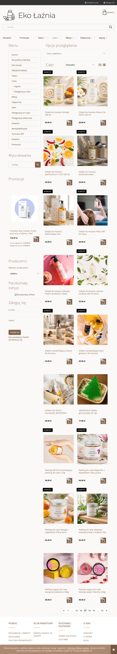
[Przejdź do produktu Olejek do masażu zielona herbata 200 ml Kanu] (92, 270)
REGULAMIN (14, 636)
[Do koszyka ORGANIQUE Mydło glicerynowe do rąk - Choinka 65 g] (103, 421)
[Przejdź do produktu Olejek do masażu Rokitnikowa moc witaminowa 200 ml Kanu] (59, 210)
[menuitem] (9, 37)
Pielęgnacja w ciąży (21, 112)
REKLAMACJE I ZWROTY (20, 633)
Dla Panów (17, 65)
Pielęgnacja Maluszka (22, 118)
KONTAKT (88, 633)
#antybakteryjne (19, 128)
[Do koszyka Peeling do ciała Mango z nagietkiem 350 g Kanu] (69, 540)
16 (81, 610)
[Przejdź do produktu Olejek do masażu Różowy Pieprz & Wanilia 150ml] (59, 270)
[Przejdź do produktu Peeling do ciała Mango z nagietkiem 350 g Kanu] (59, 508)
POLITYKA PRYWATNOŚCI (20, 640)
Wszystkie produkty (21, 60)
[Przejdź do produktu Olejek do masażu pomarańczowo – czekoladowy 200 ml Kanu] (92, 151)
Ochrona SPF (18, 134)
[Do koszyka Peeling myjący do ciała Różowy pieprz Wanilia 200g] (103, 600)
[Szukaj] (110, 27)
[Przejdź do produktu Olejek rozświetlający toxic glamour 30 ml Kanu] (92, 329)
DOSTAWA (63, 639)
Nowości (16, 123)
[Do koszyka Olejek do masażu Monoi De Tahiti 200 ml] (103, 123)
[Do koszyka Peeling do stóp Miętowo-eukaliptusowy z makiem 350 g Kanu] (103, 540)
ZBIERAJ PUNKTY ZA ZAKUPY (43, 634)
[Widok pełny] (104, 65)
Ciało (14, 81)
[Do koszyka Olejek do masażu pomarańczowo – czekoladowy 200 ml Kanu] (103, 182)
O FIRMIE (87, 636)
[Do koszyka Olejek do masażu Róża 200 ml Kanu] (103, 242)
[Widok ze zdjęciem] (100, 65)
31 (102, 610)
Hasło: (11, 320)
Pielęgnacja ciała (22, 91)
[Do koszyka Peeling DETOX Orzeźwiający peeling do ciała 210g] (69, 481)
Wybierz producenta (18, 268)
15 (76, 610)
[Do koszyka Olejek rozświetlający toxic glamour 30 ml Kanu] (103, 361)
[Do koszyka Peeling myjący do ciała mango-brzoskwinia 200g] (69, 600)
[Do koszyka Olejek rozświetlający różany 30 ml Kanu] (69, 361)
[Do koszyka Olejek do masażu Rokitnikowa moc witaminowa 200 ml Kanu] (69, 242)
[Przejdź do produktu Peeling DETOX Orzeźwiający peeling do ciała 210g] (59, 449)
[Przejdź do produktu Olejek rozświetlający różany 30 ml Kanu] (59, 329)
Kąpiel (17, 86)
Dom (14, 107)
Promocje (16, 144)
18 (89, 610)
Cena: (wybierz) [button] (54, 53)
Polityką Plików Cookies (78, 648)
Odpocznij (16, 102)
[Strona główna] (29, 15)
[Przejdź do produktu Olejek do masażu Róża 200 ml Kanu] (92, 210)
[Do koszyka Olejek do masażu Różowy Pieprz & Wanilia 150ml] (69, 302)
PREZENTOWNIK (19, 70)
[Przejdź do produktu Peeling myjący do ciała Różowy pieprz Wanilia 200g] (92, 568)
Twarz (14, 75)
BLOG (86, 640)
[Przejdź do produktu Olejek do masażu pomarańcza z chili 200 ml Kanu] (59, 151)
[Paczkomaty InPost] (25, 294)
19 (94, 610)
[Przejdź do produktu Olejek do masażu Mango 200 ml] (59, 91)
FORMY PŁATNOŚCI (67, 636)
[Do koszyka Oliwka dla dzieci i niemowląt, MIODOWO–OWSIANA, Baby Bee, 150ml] (69, 421)
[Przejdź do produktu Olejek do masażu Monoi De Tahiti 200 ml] (92, 91)
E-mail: (12, 310)
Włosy (14, 97)
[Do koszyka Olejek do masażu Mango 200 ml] (69, 123)
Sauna (15, 54)
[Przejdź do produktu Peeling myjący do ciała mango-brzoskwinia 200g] (59, 568)
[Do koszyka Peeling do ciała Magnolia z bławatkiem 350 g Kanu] (103, 481)
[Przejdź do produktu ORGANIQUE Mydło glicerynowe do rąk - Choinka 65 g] (92, 389)
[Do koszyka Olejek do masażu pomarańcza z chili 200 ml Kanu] (69, 182)
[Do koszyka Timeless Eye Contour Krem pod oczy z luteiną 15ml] (36, 239)
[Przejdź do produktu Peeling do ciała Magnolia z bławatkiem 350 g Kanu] (92, 449)
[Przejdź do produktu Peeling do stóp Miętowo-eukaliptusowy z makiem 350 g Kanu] (92, 508)
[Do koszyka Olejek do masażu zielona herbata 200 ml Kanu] (103, 302)
